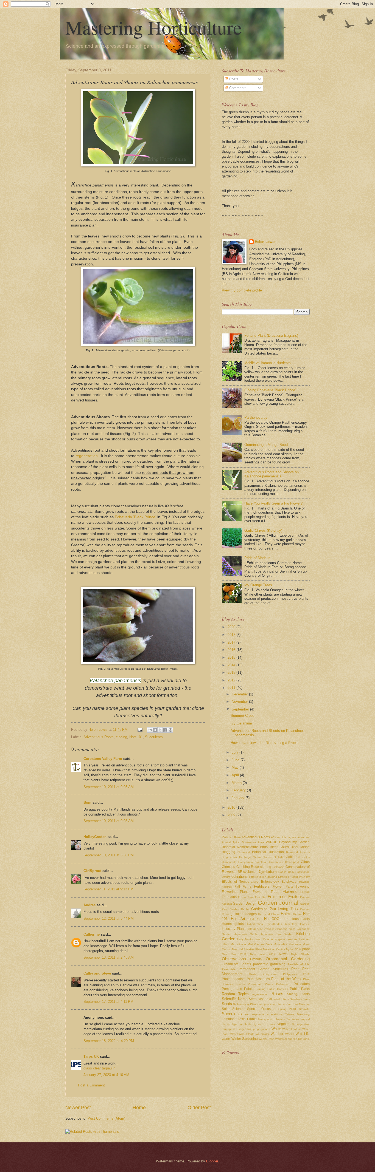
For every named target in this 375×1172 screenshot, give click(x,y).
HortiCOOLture (275, 919)
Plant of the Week (286, 979)
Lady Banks (245, 939)
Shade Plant (284, 1004)
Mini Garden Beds (260, 944)
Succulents (154, 737)
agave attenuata (299, 837)
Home (139, 1107)
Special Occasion (261, 1008)
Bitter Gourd (279, 847)
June (236, 760)
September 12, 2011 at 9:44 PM (108, 918)
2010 (232, 807)
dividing (272, 876)
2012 (232, 680)
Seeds (227, 1004)
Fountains (229, 897)
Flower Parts (283, 886)
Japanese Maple (246, 934)
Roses (277, 993)
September (241, 709)
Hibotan (297, 914)
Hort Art (238, 919)
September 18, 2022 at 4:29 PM (108, 1041)
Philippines (269, 974)
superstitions (274, 1014)
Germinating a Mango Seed (266, 445)
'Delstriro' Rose (231, 837)
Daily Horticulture (299, 871)
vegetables (286, 1024)
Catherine (91, 934)
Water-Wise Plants (242, 1033)
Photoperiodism (233, 979)
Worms (279, 1038)
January (238, 798)
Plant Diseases (258, 979)
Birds (264, 847)
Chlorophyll (292, 862)
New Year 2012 (262, 954)
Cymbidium (268, 872)
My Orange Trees (258, 585)
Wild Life (303, 1033)
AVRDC (272, 842)
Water (276, 1029)
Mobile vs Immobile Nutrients (267, 363)
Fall (237, 886)
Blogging (228, 852)
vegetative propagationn (254, 1029)
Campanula (229, 862)
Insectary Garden (297, 923)
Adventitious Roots (98, 737)
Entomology (270, 881)
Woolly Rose (266, 1038)
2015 (232, 657)
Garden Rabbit (239, 909)
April (236, 775)
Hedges (251, 914)
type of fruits (241, 1024)
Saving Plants (298, 994)
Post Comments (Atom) (106, 1118)
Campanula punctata (252, 862)
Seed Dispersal (260, 999)
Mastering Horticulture (153, 27)
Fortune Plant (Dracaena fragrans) (271, 335)
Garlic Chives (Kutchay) (263, 530)
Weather (277, 1033)
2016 (232, 650)
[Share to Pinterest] (170, 730)
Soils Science (233, 1008)
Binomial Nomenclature (240, 847)
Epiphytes (288, 881)
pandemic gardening (269, 964)
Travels (280, 1019)
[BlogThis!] (155, 730)
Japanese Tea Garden (277, 934)
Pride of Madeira (257, 558)
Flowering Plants (235, 891)
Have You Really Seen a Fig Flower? (273, 503)
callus (306, 857)
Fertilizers (262, 886)
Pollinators (302, 984)
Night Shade (300, 954)
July (235, 752)
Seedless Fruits (300, 999)
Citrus (305, 862)
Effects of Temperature (240, 881)
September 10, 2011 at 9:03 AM (108, 787)
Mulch (235, 949)
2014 (232, 665)
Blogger (212, 1161)
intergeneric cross (259, 928)
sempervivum (267, 1004)
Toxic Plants (247, 1019)
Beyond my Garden (294, 842)
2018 (232, 635)
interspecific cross (283, 928)
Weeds (289, 1033)
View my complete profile (242, 290)
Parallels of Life (298, 964)
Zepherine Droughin (297, 1038)
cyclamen (250, 871)
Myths (289, 949)
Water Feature (291, 1029)
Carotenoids (275, 862)
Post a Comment (91, 1085)
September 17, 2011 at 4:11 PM (108, 1002)
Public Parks (300, 988)
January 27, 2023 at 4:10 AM (106, 1075)
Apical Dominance (244, 842)
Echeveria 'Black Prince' (135, 517)
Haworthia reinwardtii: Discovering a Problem (266, 743)
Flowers (289, 891)
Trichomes (292, 1019)
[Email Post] (140, 729)
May (236, 767)
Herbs (285, 914)
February (239, 790)
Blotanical (243, 852)
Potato (249, 988)
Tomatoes (229, 1019)
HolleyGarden (95, 837)
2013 (232, 672)
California (293, 857)
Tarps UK (91, 1056)
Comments (237, 88)
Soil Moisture (301, 1004)
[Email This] (149, 730)
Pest (295, 969)
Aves (261, 842)
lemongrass (278, 939)
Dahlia (282, 871)
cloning (121, 737)
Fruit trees (277, 896)
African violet (279, 837)
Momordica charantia (287, 944)
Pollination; (283, 984)
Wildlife (226, 1038)
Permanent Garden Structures (263, 969)
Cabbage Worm (249, 857)
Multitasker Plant (251, 949)
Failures (227, 886)
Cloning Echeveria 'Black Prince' (270, 390)
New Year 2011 (234, 954)
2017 (232, 642)
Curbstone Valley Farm (102, 759)
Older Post (199, 1107)
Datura (226, 876)
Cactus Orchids (273, 857)
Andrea (89, 905)
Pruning (260, 988)
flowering (303, 886)
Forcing (305, 891)
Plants (241, 984)
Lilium (225, 944)
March (237, 783)
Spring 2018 (287, 1008)
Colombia (278, 866)
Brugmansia (229, 857)
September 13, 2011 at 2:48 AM (108, 957)
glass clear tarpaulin (99, 1068)
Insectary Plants (234, 928)
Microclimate (238, 944)
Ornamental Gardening (288, 958)
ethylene (304, 881)
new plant (302, 949)
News (283, 954)
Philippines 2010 (296, 974)
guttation (237, 914)
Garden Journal (278, 902)
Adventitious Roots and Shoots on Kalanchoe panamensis (271, 474)
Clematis (228, 866)
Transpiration (266, 1019)
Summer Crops (242, 716)
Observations (234, 958)
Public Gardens (277, 988)
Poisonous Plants (260, 984)
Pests (252, 974)
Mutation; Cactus (274, 949)
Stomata (304, 1008)
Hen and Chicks (268, 914)
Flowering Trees (266, 891)
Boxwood (292, 852)
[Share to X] (160, 730)
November (240, 702)
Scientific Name (234, 999)
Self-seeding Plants (245, 1004)
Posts (233, 79)
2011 (232, 688)
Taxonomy (303, 1014)
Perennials (228, 969)
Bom (87, 802)
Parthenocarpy (255, 417)
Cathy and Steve (97, 973)
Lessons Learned (298, 939)
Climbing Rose (247, 866)
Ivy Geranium (241, 723)
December (240, 694)
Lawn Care (261, 939)
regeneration (86, 456)
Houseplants (300, 919)
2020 (232, 627)
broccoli (305, 852)
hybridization (255, 923)
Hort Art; (255, 919)
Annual (226, 842)
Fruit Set (260, 897)
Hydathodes (274, 923)
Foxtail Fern (245, 897)
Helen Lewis (265, 242)
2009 (232, 815)
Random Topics (235, 994)
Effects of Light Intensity (294, 876)
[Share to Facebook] (165, 730)
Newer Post (78, 1107)
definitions (239, 876)
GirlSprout (92, 871)
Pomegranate (232, 988)
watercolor (262, 1033)
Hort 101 (136, 737)
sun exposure (254, 1014)
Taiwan (289, 1014)
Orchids (256, 959)
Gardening (259, 909)
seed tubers (281, 999)
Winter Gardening (244, 1038)
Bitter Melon (300, 847)
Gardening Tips (284, 908)
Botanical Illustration (268, 852)
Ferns (247, 886)
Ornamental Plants (236, 964)
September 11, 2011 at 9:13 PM (108, 889)
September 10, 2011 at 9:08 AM (108, 821)
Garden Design (244, 903)
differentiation (257, 876)
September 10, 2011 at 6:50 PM (108, 855)
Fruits (293, 896)
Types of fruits (264, 1024)
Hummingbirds (233, 923)
